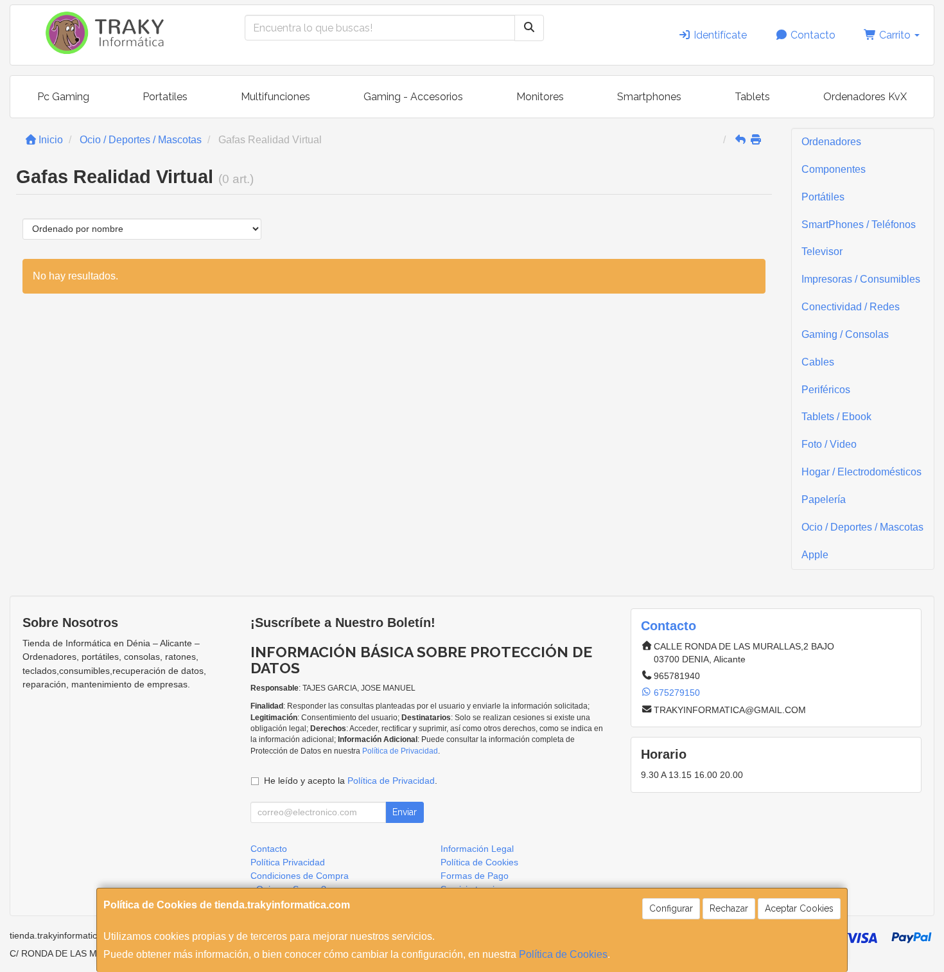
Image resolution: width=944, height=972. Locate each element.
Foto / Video (829, 444)
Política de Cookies (563, 954)
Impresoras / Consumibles (860, 279)
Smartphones (649, 97)
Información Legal (477, 849)
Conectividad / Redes (850, 306)
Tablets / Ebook (836, 416)
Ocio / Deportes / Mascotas (862, 527)
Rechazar (729, 908)
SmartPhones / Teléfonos (858, 224)
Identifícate (719, 35)
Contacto (811, 35)
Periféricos (825, 389)
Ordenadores (831, 141)
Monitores (540, 97)
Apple (814, 554)
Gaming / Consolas (845, 334)
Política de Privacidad (400, 751)
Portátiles (822, 196)
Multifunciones (275, 97)
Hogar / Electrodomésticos (861, 471)
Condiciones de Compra (299, 875)
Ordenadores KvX (865, 97)
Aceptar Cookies (799, 908)
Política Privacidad (287, 862)
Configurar (671, 908)
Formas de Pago (475, 875)
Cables (817, 362)
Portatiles (165, 97)
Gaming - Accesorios (413, 97)
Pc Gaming (63, 97)
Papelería (823, 499)
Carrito (895, 35)
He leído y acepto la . (350, 780)
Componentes (833, 169)
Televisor (822, 251)
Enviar (404, 812)
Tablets (752, 97)
